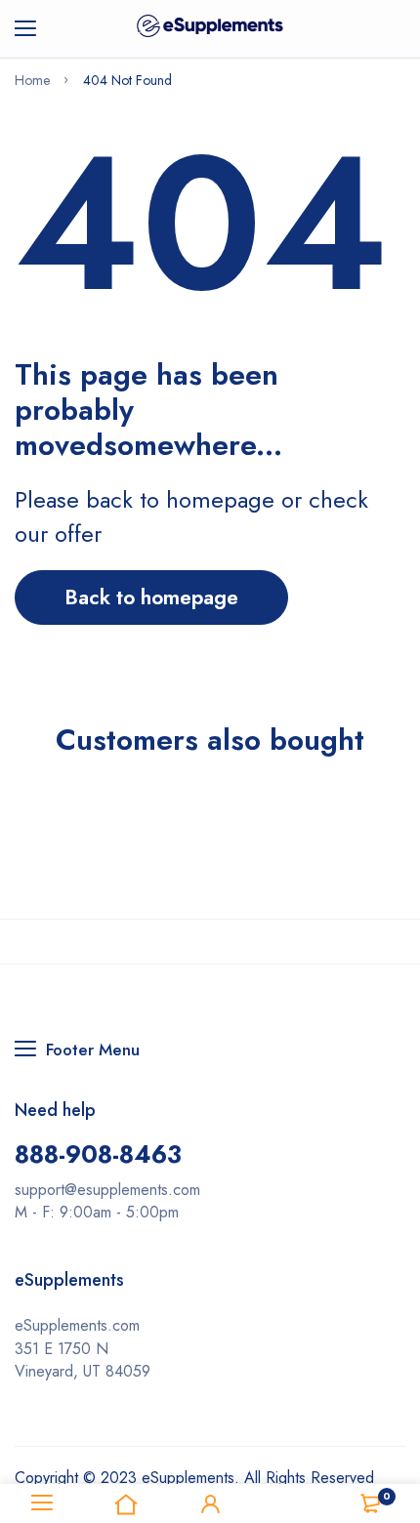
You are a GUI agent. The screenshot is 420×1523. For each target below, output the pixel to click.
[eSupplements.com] (210, 29)
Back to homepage (151, 597)
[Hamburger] (33, 29)
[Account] (210, 1503)
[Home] (126, 1503)
